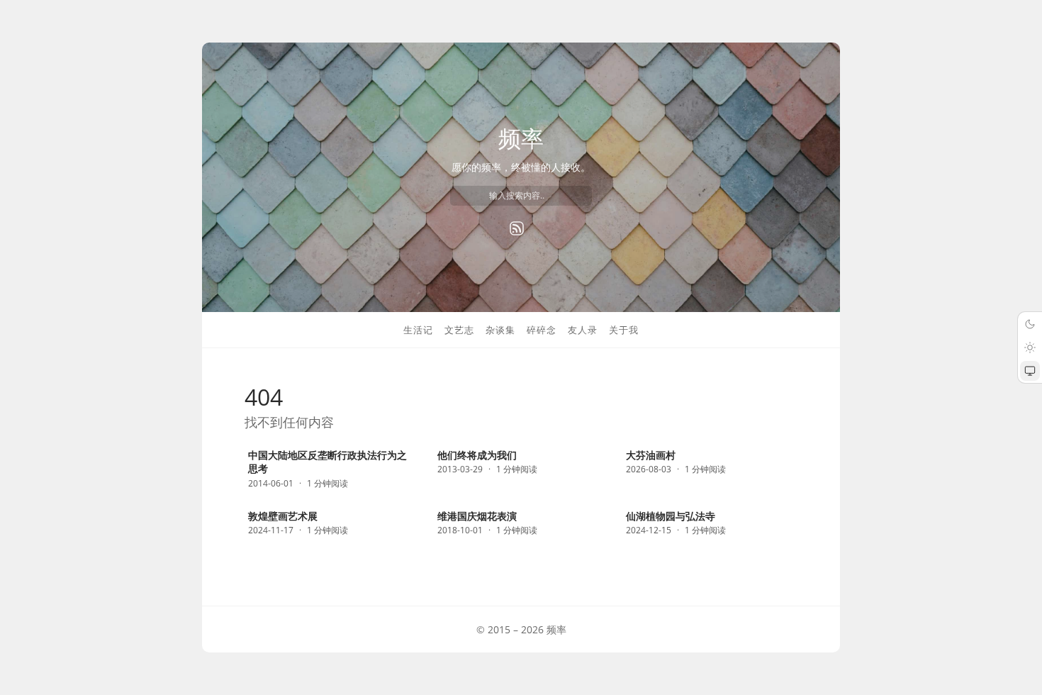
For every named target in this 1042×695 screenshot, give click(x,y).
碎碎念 (541, 329)
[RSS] (516, 228)
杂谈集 (500, 329)
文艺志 (459, 329)
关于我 (624, 329)
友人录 (583, 329)
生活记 (418, 329)
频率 (521, 138)
